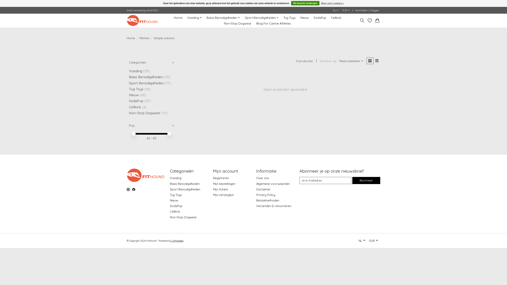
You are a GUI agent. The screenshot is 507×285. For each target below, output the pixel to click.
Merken (144, 38)
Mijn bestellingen (224, 184)
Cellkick (336, 18)
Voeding (135, 71)
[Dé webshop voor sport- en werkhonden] (142, 20)
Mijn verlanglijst (223, 195)
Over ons (262, 178)
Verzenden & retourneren (273, 206)
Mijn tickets (220, 189)
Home (178, 18)
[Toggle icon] (362, 20)
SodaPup (320, 18)
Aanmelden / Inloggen (367, 10)
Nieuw (304, 18)
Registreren (221, 178)
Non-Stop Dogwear (238, 23)
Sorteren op (328, 61)
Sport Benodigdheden (146, 83)
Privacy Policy (265, 195)
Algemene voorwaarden (273, 184)
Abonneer (366, 180)
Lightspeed (177, 240)
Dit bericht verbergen (305, 3)
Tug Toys (289, 18)
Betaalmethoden (267, 200)
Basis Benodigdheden (146, 77)
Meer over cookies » (332, 3)
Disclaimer (263, 189)
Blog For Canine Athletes (273, 23)
